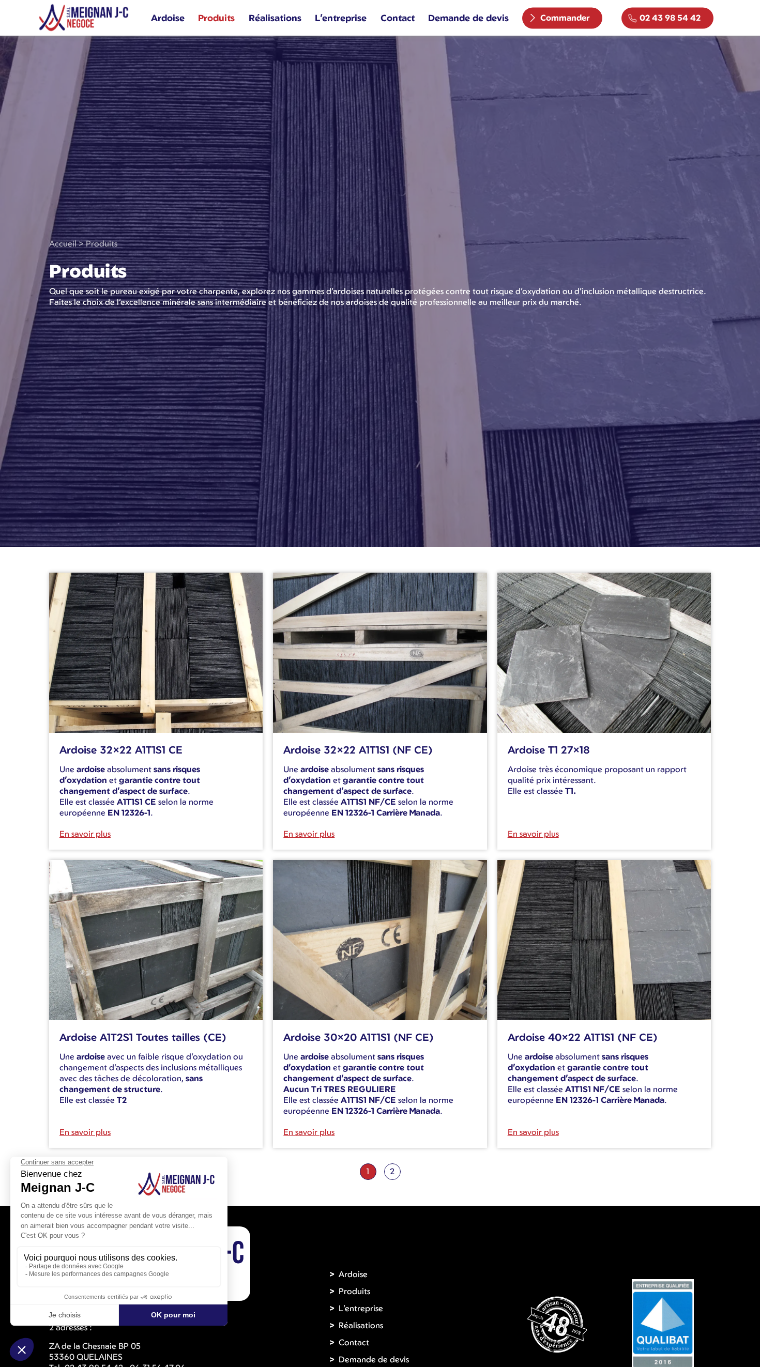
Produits (216, 17)
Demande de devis (468, 17)
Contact (398, 17)
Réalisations (275, 17)
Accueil (63, 243)
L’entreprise (341, 17)
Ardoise (168, 17)
